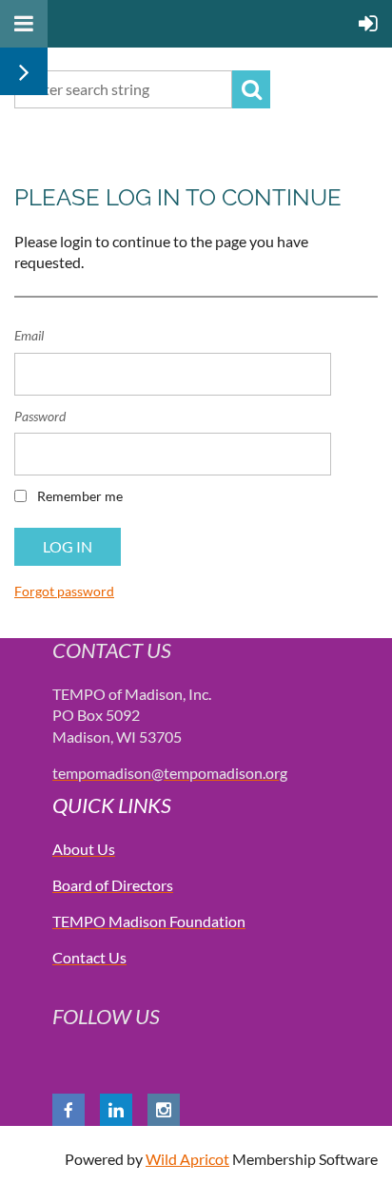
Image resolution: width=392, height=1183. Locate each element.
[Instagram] (163, 1110)
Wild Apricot (187, 1159)
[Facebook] (68, 1110)
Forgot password (64, 591)
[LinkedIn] (116, 1110)
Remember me (80, 496)
